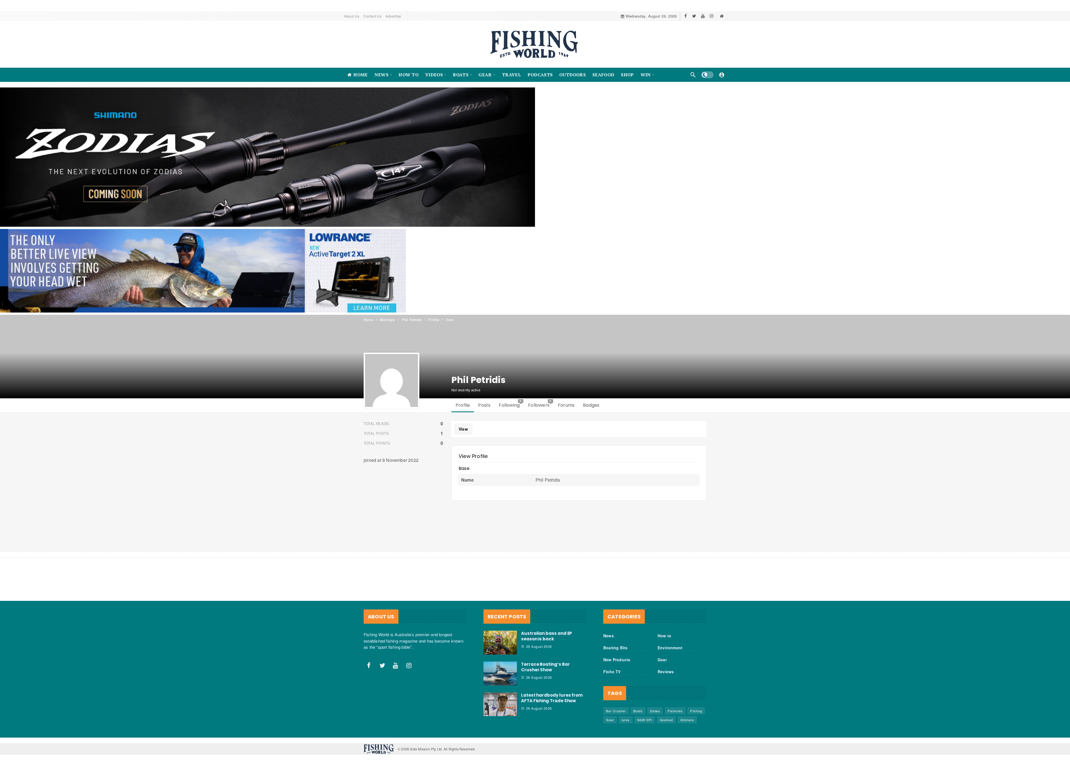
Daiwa (655, 711)
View (463, 429)
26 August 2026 (539, 646)
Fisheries (675, 711)
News (608, 635)
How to (664, 635)
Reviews (666, 671)
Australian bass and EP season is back (546, 636)
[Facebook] (685, 16)
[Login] (722, 74)
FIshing (696, 711)
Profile (463, 405)
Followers (539, 403)
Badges (591, 405)
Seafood (666, 720)
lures (626, 720)
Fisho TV (612, 671)
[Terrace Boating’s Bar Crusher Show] (500, 674)
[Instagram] (711, 16)
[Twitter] (694, 16)
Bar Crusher (616, 711)
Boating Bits (615, 647)
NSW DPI (644, 720)
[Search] (693, 74)
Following (510, 403)
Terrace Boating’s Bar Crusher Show (545, 667)
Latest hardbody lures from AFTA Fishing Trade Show (552, 698)
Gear (662, 659)
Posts (484, 405)
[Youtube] (702, 16)
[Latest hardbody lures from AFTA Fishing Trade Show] (500, 704)
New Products (616, 659)
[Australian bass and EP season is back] (500, 643)
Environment (670, 647)
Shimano (687, 720)
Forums (566, 405)
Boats (638, 711)
